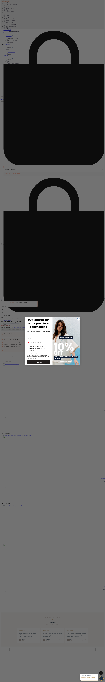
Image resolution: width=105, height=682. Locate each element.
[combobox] (29, 342)
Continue (39, 362)
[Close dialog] (78, 319)
